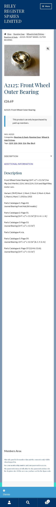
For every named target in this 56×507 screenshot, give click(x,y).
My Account (9, 502)
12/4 (11, 143)
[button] (48, 49)
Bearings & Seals (11, 37)
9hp (28, 143)
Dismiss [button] (6, 494)
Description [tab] (11, 156)
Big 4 (33, 143)
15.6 (24, 143)
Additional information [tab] (18, 164)
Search (28, 502)
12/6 (15, 143)
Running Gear (19, 34)
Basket (43, 500)
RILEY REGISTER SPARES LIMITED (14, 13)
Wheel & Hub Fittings (35, 34)
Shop (9, 34)
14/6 (20, 143)
